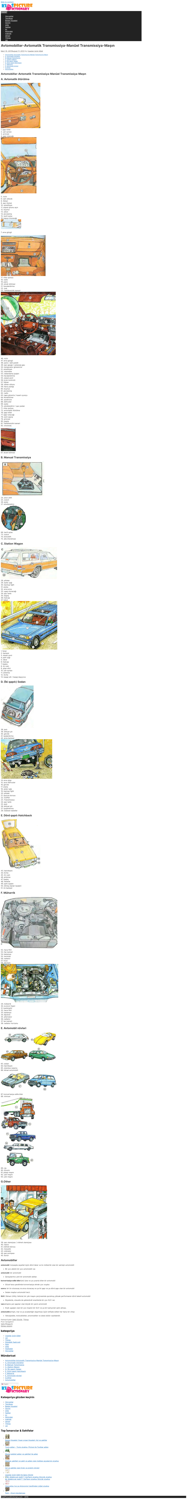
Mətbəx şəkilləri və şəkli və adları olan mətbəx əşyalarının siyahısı (32, 1461)
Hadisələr (9, 1349)
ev (6, 29)
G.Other (7, 67)
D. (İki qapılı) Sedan (11, 61)
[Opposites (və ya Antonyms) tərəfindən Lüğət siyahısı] (7, 1484)
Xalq (7, 1344)
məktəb (8, 33)
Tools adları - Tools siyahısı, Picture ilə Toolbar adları (26, 1447)
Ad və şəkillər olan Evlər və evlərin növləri (22, 1468)
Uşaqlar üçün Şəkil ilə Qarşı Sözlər (19, 1475)
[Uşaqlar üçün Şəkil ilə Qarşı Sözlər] (7, 1473)
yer (6, 40)
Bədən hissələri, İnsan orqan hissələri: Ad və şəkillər (26, 1440)
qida (7, 25)
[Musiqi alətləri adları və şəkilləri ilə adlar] (7, 1452)
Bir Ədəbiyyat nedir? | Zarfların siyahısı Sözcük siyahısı (27, 1479)
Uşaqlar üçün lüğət (13, 1336)
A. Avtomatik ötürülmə (12, 56)
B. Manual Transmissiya (12, 58)
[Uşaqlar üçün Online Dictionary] (17, 10)
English (5, 1384)
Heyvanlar (9, 16)
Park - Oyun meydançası (15, 1493)
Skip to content (7, 2)
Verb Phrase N (7, 1324)
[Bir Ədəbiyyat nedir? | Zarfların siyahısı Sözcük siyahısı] (28, 1477)
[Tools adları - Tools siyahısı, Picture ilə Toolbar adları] (7, 1445)
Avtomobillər (9, 69)
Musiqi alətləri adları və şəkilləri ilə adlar (21, 1454)
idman (7, 36)
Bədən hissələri (11, 20)
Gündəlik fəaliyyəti (12, 1342)
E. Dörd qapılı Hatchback (13, 63)
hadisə (7, 27)
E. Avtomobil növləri (11, 66)
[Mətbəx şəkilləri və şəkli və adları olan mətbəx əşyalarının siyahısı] (7, 1459)
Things (8, 38)
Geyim (7, 23)
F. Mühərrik (9, 64)
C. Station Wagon (11, 59)
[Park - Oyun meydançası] (7, 1491)
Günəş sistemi (6, 1326)
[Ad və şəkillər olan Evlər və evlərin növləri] (7, 1466)
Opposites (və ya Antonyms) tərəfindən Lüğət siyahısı (27, 1486)
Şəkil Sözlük (17, 1319)
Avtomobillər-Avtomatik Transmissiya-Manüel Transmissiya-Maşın (26, 55)
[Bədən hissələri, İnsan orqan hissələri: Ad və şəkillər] (7, 1438)
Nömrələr (9, 31)
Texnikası (9, 18)
